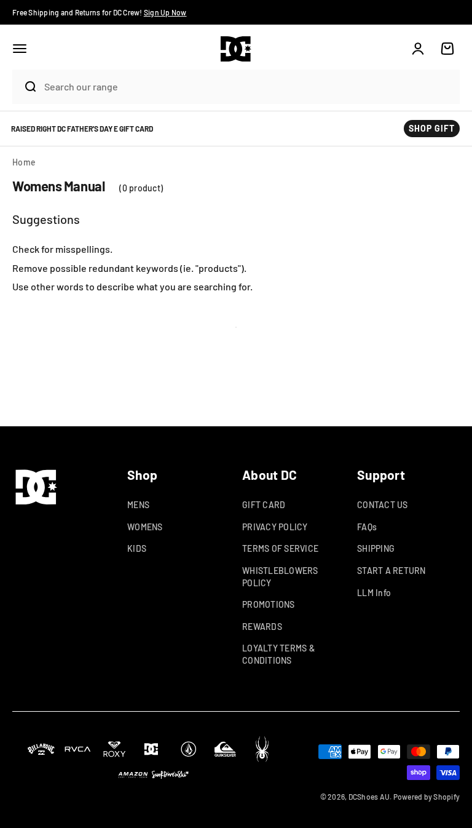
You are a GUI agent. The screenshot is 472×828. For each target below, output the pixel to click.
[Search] (25, 86)
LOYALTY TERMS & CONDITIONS (278, 654)
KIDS (136, 548)
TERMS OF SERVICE (280, 548)
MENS (138, 505)
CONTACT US (382, 505)
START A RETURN (391, 570)
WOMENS (145, 527)
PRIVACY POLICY (275, 527)
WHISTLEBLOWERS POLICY (280, 576)
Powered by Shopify (426, 796)
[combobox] (249, 86)
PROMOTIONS (268, 604)
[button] (19, 48)
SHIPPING (376, 548)
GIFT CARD (263, 505)
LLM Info (374, 592)
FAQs (367, 527)
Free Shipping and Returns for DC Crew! (99, 12)
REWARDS (262, 626)
